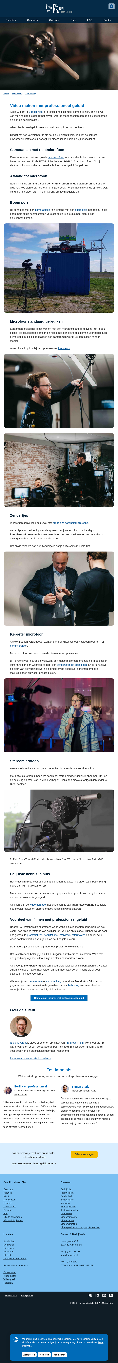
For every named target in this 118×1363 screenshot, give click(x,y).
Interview (65, 1203)
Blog (73, 20)
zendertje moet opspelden (72, 664)
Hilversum (8, 1248)
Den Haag (8, 1244)
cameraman (36, 981)
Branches (8, 1210)
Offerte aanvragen (84, 1154)
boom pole (81, 209)
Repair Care (20, 1094)
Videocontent (67, 1220)
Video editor (9, 1276)
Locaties (7, 1203)
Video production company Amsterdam (80, 1227)
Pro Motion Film (74, 1042)
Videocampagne (69, 1217)
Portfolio (7, 1193)
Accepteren (29, 1354)
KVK (93, 1090)
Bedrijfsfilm (66, 1189)
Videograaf (9, 1279)
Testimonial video (70, 1210)
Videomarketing (69, 1224)
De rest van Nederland (14, 1258)
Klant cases (9, 1199)
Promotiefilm (67, 1193)
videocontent (36, 111)
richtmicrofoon (56, 157)
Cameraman (9, 1272)
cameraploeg (42, 209)
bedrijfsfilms (51, 935)
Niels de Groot (18, 1042)
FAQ (89, 20)
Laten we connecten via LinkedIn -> (30, 1058)
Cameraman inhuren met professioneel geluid (59, 998)
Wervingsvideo (68, 1206)
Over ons (54, 20)
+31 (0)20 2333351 (70, 1251)
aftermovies (78, 935)
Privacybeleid (27, 1295)
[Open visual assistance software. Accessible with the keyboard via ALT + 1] (112, 6)
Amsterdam (9, 1241)
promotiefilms (34, 935)
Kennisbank (9, 1206)
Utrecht (7, 1255)
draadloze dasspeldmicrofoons (70, 522)
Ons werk (32, 20)
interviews (64, 348)
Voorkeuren (59, 1354)
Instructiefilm (67, 1199)
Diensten (11, 20)
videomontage (37, 904)
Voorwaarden (11, 1295)
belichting (73, 985)
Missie (6, 1196)
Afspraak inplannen (13, 1220)
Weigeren (44, 1354)
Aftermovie (66, 1213)
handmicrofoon (18, 645)
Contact (107, 20)
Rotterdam (8, 1251)
